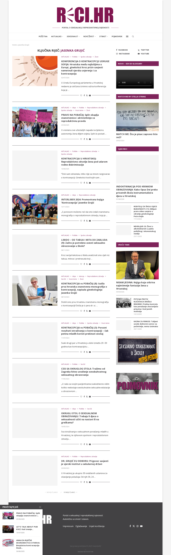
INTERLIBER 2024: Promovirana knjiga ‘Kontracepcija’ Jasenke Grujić (82, 201)
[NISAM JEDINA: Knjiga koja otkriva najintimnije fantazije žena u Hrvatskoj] (137, 265)
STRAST (102, 36)
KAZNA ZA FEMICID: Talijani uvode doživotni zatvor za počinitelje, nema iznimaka (146, 323)
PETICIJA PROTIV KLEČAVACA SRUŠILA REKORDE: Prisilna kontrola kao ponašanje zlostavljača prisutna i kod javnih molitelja (146, 305)
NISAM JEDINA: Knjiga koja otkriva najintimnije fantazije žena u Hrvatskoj (135, 285)
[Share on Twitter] (87, 95)
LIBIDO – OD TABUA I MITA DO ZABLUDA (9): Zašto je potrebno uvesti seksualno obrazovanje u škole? (84, 242)
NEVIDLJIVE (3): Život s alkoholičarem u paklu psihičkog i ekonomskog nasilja (145, 230)
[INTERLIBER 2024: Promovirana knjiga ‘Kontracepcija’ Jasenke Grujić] (34, 209)
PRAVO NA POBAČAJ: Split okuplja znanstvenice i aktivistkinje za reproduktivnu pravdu (80, 117)
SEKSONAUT (72, 36)
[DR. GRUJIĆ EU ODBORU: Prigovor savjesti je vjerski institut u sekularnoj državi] (34, 471)
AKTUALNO (56, 36)
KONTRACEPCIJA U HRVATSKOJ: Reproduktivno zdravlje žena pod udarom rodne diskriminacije (84, 161)
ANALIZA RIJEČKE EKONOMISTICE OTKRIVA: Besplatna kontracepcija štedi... (28, 544)
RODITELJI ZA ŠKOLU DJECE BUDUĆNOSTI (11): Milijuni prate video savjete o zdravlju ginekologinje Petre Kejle (145, 211)
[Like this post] (81, 95)
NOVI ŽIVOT (88, 36)
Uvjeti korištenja (96, 526)
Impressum (68, 526)
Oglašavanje (81, 526)
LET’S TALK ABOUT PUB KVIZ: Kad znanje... (27, 527)
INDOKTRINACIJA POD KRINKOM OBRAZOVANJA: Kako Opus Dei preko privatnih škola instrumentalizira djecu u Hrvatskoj (137, 191)
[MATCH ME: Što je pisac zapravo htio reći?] (137, 117)
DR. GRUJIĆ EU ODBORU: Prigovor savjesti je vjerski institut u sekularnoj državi (84, 462)
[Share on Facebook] (84, 95)
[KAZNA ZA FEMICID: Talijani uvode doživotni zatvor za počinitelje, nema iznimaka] (123, 325)
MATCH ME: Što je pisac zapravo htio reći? (137, 136)
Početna (43, 36)
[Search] (133, 36)
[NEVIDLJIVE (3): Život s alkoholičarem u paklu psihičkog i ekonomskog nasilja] (123, 230)
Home (14, 45)
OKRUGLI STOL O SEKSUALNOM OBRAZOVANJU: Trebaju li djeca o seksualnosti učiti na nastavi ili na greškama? (80, 418)
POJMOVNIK (117, 36)
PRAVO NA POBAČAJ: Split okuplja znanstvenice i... (28, 514)
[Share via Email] (90, 95)
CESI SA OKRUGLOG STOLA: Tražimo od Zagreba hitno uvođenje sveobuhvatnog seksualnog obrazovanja (83, 371)
